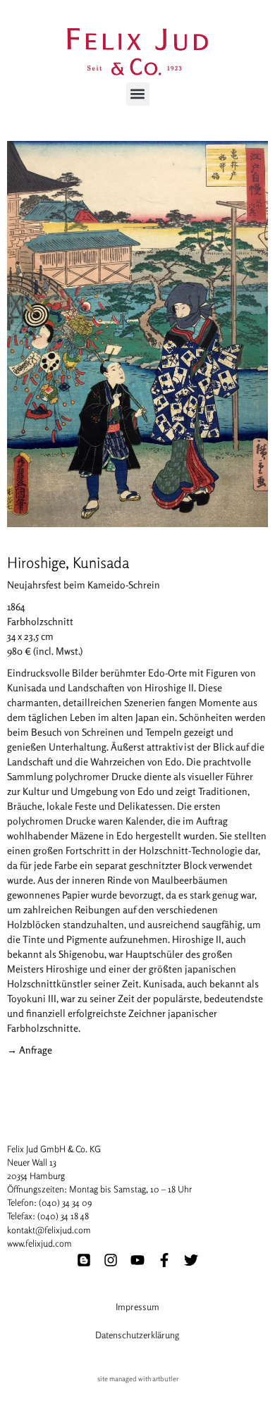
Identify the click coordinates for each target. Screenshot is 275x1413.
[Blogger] (84, 1260)
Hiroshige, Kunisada (68, 562)
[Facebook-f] (164, 1260)
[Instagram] (111, 1260)
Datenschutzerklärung (137, 1334)
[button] (137, 94)
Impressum (137, 1306)
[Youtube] (137, 1260)
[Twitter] (191, 1260)
